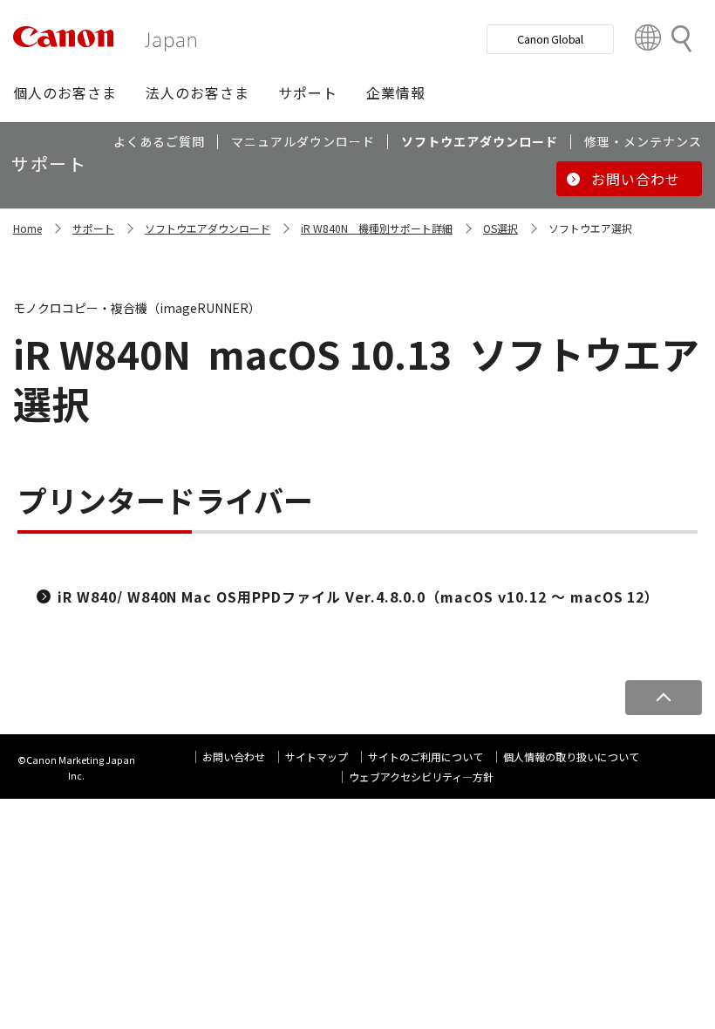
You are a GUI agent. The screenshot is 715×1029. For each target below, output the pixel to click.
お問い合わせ (233, 756)
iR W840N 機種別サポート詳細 (377, 228)
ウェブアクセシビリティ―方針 (421, 776)
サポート (93, 228)
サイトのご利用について (425, 756)
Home (27, 228)
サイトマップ (316, 756)
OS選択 (500, 228)
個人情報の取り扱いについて (571, 756)
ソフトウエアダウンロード (207, 228)
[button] (65, 92)
